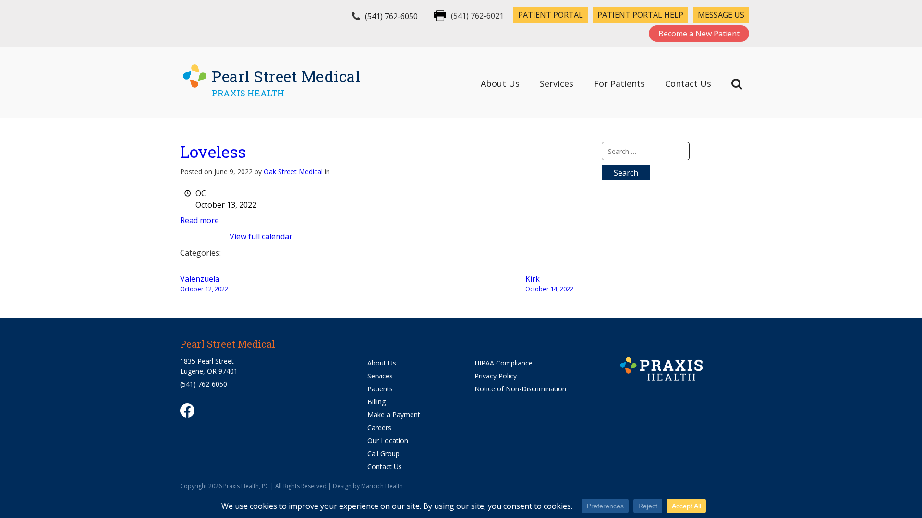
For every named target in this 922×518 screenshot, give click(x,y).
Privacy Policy (495, 375)
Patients (380, 388)
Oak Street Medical (293, 171)
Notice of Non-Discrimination (520, 388)
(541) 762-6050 (391, 16)
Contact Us (688, 83)
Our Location (387, 440)
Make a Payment (393, 414)
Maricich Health (382, 486)
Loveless (213, 151)
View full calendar (261, 236)
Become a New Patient (699, 33)
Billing (376, 401)
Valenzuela (204, 283)
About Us (500, 83)
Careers (379, 427)
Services (556, 83)
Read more (199, 220)
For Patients (619, 83)
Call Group (383, 453)
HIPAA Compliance (503, 362)
